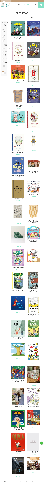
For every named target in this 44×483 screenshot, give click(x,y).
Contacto (34, 4)
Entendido (38, 481)
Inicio (19, 4)
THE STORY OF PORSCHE (18, 198)
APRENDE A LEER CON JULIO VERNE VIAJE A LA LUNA (18, 268)
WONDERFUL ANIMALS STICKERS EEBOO (33, 241)
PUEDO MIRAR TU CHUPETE (33, 263)
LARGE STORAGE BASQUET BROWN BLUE (18, 106)
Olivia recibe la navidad (18, 451)
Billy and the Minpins (33, 337)
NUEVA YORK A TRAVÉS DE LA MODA (33, 315)
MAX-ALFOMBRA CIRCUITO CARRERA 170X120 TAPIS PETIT (18, 221)
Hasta (3, 71)
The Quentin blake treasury (33, 406)
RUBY (34, 384)
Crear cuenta (20, 1)
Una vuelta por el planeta (18, 356)
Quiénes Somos (33, 6)
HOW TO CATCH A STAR (18, 310)
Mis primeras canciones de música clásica (18, 381)
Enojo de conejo (18, 123)
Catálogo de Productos (26, 4)
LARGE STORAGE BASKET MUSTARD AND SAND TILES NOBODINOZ (33, 221)
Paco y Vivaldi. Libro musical (18, 38)
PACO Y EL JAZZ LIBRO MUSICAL (34, 58)
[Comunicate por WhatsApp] (41, 443)
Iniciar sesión (25, 1)
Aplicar (5, 73)
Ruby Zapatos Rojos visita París (18, 153)
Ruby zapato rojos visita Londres (33, 129)
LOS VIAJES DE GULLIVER (33, 470)
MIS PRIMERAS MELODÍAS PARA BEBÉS (34, 37)
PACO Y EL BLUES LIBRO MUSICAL (33, 105)
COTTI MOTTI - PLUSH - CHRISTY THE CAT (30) (33, 149)
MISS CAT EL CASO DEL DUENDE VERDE (18, 291)
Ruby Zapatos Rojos (18, 60)
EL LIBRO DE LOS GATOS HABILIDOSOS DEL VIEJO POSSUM (34, 291)
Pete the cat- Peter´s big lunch (33, 361)
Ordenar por (33, 17)
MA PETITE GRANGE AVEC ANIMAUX (34, 172)
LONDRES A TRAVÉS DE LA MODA (34, 83)
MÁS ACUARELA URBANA (34, 194)
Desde (2, 71)
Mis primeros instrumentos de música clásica (18, 81)
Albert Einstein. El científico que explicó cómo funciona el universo (18, 428)
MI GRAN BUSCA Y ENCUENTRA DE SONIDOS (18, 176)
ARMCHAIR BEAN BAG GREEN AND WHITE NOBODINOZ (18, 244)
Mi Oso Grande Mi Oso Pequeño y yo (18, 338)
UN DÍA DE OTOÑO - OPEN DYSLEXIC (34, 452)
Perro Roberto (18, 406)
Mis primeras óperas (33, 425)
